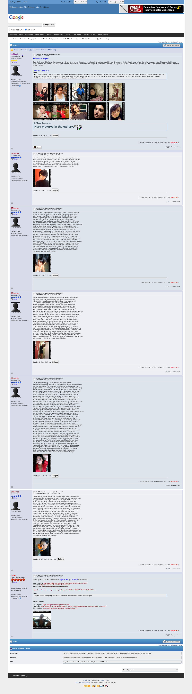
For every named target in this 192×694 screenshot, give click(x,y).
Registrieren (44, 7)
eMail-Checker (90, 35)
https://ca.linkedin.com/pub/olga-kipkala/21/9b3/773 (60, 608)
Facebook (78, 35)
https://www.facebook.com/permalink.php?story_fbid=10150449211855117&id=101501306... (64, 590)
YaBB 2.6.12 (104, 680)
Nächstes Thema (176, 42)
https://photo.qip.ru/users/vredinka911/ (55, 586)
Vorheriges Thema (164, 42)
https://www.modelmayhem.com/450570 (54, 606)
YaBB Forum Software (82, 682)
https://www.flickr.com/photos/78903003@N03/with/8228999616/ (65, 583)
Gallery (69, 35)
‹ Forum (22, 675)
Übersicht (13, 35)
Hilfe (21, 35)
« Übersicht (15, 675)
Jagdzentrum (103, 35)
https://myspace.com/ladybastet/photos (56, 605)
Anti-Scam (15, 39)
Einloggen (31, 7)
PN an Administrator (55, 35)
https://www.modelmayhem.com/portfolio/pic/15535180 (87, 606)
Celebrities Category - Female (30, 39)
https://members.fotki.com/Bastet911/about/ (55, 585)
